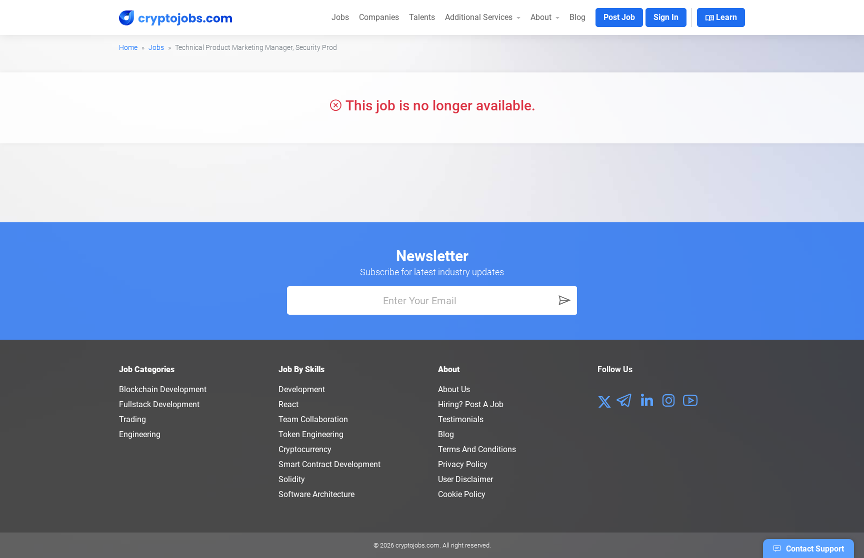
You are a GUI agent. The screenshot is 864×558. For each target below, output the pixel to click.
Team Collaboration (313, 419)
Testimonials (461, 419)
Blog (578, 17)
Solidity (291, 479)
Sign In (666, 17)
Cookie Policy (462, 494)
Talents (422, 17)
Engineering (139, 434)
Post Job (619, 17)
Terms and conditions (477, 449)
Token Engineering (311, 434)
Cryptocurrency (305, 449)
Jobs (340, 17)
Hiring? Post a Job (471, 404)
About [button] (542, 17)
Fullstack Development (159, 404)
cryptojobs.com (418, 545)
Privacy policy (463, 464)
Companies (379, 17)
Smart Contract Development (329, 464)
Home (128, 47)
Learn (721, 17)
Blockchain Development (162, 389)
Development (301, 389)
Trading (132, 419)
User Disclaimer (465, 479)
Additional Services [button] (479, 17)
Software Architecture (316, 494)
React (288, 404)
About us (454, 389)
